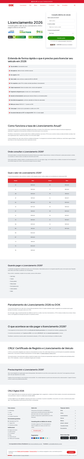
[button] (43, 5)
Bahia (11, 291)
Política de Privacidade (22, 451)
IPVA (30, 5)
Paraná (12, 278)
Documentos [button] (63, 428)
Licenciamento (23, 5)
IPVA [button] (61, 410)
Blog (58, 5)
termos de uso (69, 41)
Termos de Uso (33, 451)
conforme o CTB (63, 330)
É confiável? (51, 5)
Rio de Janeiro (13, 281)
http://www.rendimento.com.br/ (35, 444)
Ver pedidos (64, 5)
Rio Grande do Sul (14, 286)
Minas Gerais (13, 283)
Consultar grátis (37, 430)
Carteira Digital (36, 394)
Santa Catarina (13, 288)
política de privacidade (62, 41)
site (43, 159)
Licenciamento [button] (64, 415)
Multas (35, 5)
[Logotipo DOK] (11, 5)
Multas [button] (62, 420)
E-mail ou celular (51, 23)
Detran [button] (62, 418)
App (46, 159)
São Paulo (12, 276)
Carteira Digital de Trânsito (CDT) (48, 353)
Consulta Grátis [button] (64, 425)
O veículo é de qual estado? (54, 30)
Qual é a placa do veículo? (53, 17)
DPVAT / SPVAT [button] (64, 423)
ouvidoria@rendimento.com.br (55, 444)
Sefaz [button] (61, 413)
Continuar (71, 452)
